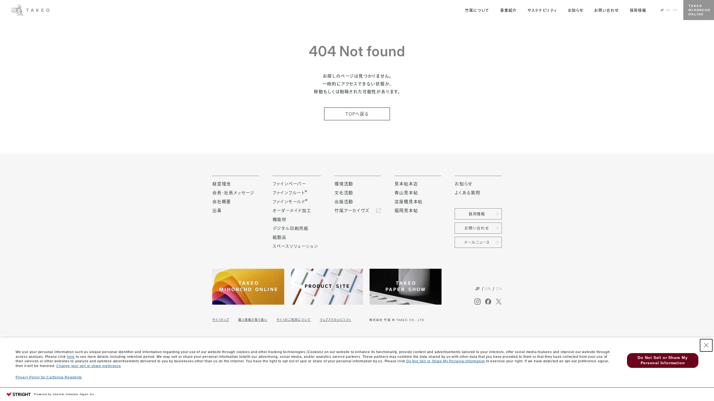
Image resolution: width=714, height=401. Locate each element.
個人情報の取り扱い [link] (252, 320)
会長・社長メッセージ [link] (233, 192)
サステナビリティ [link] (542, 10)
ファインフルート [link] (289, 192)
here (71, 357)
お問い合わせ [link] (606, 10)
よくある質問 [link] (467, 192)
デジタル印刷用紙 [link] (290, 228)
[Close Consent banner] (706, 345)
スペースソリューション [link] (295, 246)
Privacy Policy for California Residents (49, 377)
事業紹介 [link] (508, 10)
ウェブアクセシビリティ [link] (335, 320)
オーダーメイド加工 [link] (291, 210)
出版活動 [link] (343, 201)
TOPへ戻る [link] (357, 114)
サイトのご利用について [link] (293, 320)
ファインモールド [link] (290, 201)
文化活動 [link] (343, 192)
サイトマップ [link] (220, 320)
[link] (30, 9)
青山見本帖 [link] (406, 192)
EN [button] (668, 10)
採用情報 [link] (638, 10)
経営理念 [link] (221, 184)
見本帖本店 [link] (406, 184)
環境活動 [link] (343, 184)
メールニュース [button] (477, 242)
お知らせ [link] (575, 10)
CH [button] (675, 10)
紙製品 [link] (279, 237)
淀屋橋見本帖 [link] (408, 201)
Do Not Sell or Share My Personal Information (445, 361)
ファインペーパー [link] (289, 184)
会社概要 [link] (221, 201)
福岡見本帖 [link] (406, 210)
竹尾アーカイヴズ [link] (351, 210)
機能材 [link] (279, 219)
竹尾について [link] (477, 10)
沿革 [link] (217, 210)
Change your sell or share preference (88, 366)
